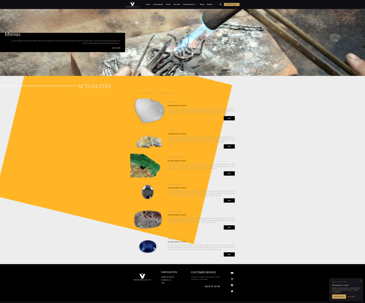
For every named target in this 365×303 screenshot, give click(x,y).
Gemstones (148, 93)
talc (171, 130)
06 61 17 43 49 (212, 286)
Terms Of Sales (167, 277)
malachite (175, 157)
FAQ (162, 283)
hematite (175, 184)
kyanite (174, 238)
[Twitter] (232, 291)
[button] (195, 4)
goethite (174, 211)
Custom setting (351, 296)
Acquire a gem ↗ (232, 4)
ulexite (173, 102)
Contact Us (166, 280)
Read (229, 118)
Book (138, 93)
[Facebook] (232, 285)
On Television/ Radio (165, 93)
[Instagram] (232, 279)
